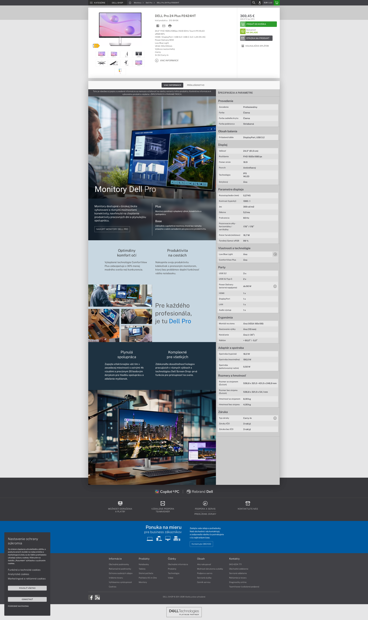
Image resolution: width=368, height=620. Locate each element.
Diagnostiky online (238, 582)
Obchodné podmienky (119, 564)
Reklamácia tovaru (238, 578)
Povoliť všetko (27, 588)
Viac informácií (172, 85)
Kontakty (234, 558)
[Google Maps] (97, 597)
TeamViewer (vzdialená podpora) (244, 586)
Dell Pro (149, 3)
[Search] (254, 2)
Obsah (201, 558)
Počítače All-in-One (148, 578)
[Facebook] (90, 597)
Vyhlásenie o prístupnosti (120, 582)
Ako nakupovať (204, 564)
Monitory (138, 3)
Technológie (173, 573)
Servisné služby (204, 578)
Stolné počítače (146, 573)
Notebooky (144, 564)
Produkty (144, 558)
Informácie (115, 558)
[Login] (259, 2)
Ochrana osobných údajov (121, 573)
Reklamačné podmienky (120, 569)
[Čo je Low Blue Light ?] (275, 254)
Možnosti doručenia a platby (210, 569)
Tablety (142, 569)
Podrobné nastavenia (18, 606)
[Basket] (277, 2)
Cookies (112, 586)
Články (172, 558)
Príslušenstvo (195, 85)
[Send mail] (164, 26)
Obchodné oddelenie (238, 569)
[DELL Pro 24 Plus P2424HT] (120, 29)
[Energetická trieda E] (96, 45)
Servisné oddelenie (238, 573)
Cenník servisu (203, 582)
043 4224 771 (235, 564)
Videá (170, 578)
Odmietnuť (27, 599)
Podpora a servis (204, 573)
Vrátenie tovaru (116, 578)
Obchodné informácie (178, 564)
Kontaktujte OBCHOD (201, 544)
